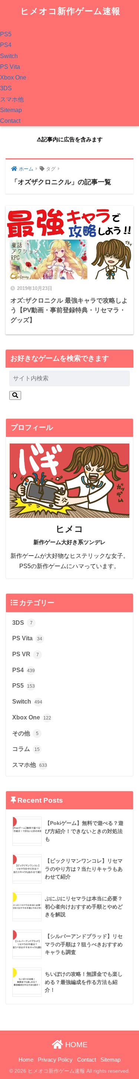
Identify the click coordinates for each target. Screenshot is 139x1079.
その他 (25, 733)
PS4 (5, 45)
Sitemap (11, 110)
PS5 (5, 34)
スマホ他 (12, 99)
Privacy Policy (55, 1060)
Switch (9, 56)
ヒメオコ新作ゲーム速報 (70, 11)
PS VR (25, 654)
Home (26, 1060)
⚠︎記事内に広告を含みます (70, 139)
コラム (26, 749)
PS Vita (10, 67)
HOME (75, 1045)
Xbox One (13, 77)
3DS (6, 88)
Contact (10, 121)
